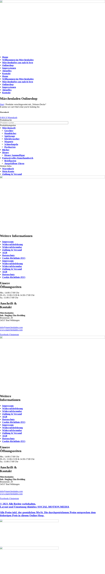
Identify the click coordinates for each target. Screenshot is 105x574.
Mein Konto (8, 171)
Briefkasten (10, 160)
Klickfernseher (12, 139)
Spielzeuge (9, 136)
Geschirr (8, 130)
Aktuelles (7, 70)
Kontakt (6, 73)
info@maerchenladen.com (11, 327)
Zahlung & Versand (12, 174)
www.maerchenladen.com (11, 330)
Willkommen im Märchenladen (17, 60)
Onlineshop (8, 65)
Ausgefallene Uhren (14, 163)
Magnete (8, 141)
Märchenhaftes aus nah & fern (17, 62)
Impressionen (9, 68)
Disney (5, 152)
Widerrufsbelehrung (12, 244)
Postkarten (9, 147)
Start (2, 104)
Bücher (5, 149)
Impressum (8, 241)
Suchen (73, 123)
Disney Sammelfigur (14, 155)
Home (5, 57)
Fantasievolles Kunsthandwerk (17, 158)
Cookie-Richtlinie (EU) (13, 258)
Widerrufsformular (12, 247)
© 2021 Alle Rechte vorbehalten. (34, 505)
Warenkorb (8, 168)
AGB (4, 252)
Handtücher (10, 133)
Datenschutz (8, 255)
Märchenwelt (9, 128)
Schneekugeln (11, 144)
